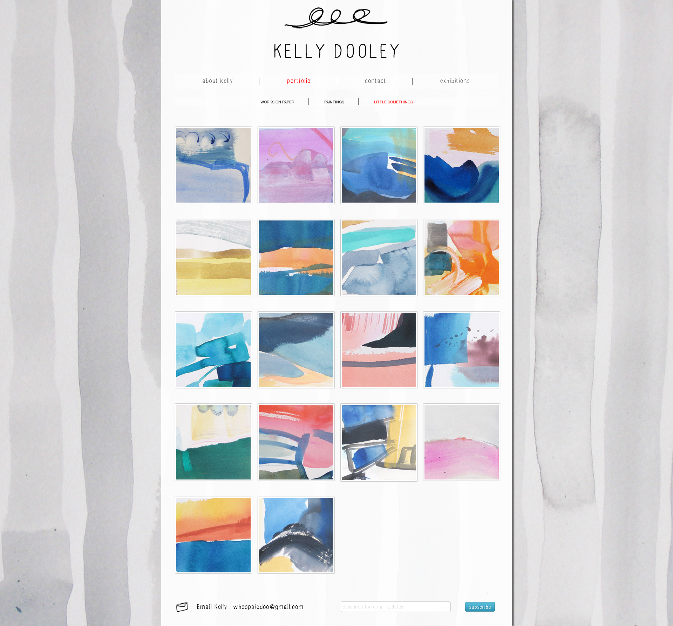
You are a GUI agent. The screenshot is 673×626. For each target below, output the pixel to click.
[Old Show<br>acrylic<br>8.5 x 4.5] (213, 341)
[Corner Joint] (296, 526)
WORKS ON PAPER (277, 101)
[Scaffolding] (379, 433)
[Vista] (379, 156)
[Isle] (461, 341)
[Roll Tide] (461, 156)
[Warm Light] (296, 248)
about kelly (218, 81)
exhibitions (455, 81)
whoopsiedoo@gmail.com (268, 607)
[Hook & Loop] (213, 156)
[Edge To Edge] (379, 248)
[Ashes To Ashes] (379, 341)
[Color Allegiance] (296, 433)
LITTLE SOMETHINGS (393, 101)
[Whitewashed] (461, 433)
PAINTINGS (334, 101)
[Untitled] (213, 248)
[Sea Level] (213, 526)
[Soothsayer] (296, 156)
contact (375, 81)
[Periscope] (213, 433)
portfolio (299, 81)
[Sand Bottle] (296, 341)
